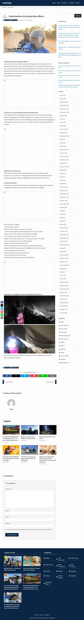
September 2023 (64, 166)
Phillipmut (61, 85)
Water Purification (65, 335)
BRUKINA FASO (14, 20)
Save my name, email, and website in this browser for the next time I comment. (29, 529)
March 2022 (63, 224)
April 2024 (63, 143)
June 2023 (63, 173)
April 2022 (63, 221)
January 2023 (63, 190)
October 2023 (64, 163)
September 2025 (64, 112)
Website (7, 523)
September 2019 (64, 289)
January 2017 (63, 313)
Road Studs (63, 332)
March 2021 (63, 251)
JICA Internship (64, 325)
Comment (8, 489)
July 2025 (62, 119)
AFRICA (62, 346)
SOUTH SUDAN (64, 356)
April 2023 (63, 180)
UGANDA (62, 359)
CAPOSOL (7, 3)
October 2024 (64, 132)
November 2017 (64, 306)
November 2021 (64, 238)
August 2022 (63, 207)
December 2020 (64, 255)
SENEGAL (63, 349)
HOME (36, 615)
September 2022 (64, 204)
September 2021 (64, 245)
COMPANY (46, 615)
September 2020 (64, 265)
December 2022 (64, 194)
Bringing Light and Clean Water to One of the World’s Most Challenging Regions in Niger (69, 55)
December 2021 (64, 234)
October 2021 (64, 241)
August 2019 (63, 292)
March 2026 (63, 98)
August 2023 (63, 170)
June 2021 (63, 248)
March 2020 (63, 279)
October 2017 (64, 309)
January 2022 (63, 231)
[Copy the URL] (52, 375)
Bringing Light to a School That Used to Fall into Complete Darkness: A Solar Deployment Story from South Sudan (69, 35)
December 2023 (64, 156)
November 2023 (64, 160)
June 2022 (63, 214)
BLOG (41, 615)
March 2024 (63, 146)
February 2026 (64, 102)
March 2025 (63, 126)
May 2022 (62, 217)
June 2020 (63, 275)
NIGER (62, 352)
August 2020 (63, 268)
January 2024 (63, 153)
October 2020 (64, 262)
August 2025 (63, 115)
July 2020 (62, 272)
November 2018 (64, 296)
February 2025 (64, 129)
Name (7, 510)
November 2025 (64, 109)
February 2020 (64, 282)
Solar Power (7, 20)
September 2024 (64, 136)
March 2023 (63, 183)
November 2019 (64, 285)
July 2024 (62, 139)
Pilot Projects (64, 339)
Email (7, 517)
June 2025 (63, 122)
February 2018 (64, 302)
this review (61, 70)
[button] (7, 375)
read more (61, 66)
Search (78, 16)
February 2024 (64, 149)
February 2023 (64, 187)
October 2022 (64, 200)
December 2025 (64, 105)
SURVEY (62, 342)
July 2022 (62, 211)
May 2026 (62, 95)
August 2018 (63, 299)
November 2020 (64, 258)
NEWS (62, 322)
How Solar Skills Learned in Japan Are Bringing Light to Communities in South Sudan (69, 27)
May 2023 (62, 177)
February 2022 (64, 228)
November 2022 (64, 197)
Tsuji (11, 409)
